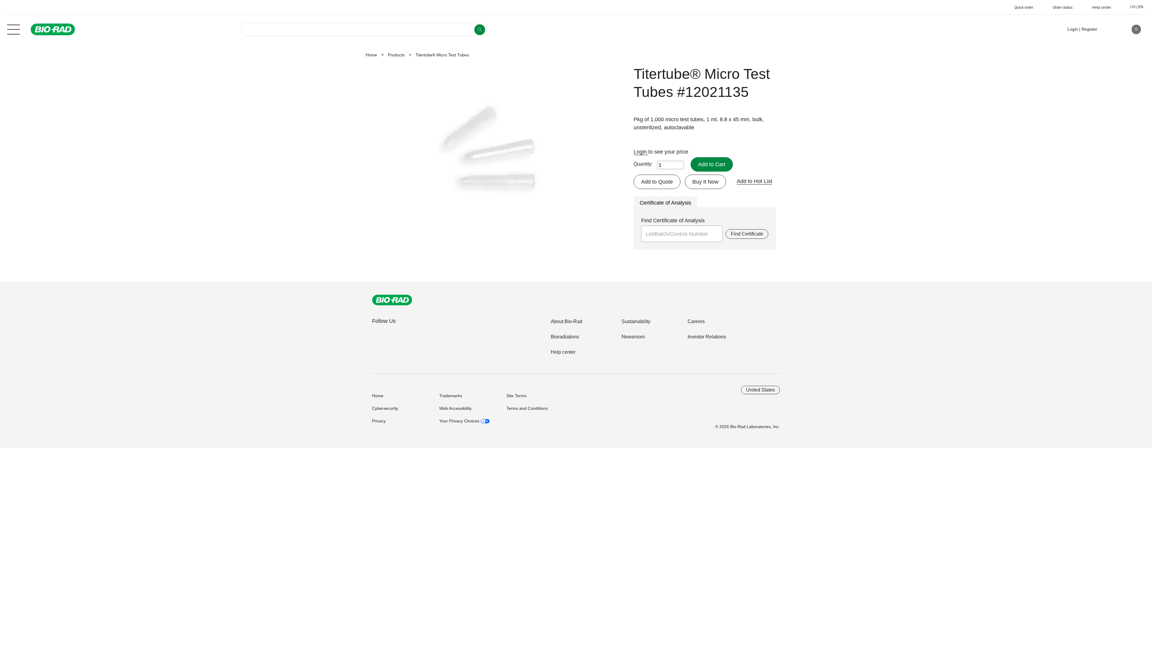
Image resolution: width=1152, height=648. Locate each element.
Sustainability (636, 321)
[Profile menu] (1111, 29)
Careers (696, 321)
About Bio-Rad (566, 321)
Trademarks (450, 395)
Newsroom (633, 336)
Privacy (379, 420)
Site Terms (516, 395)
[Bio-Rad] (392, 300)
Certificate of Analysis (665, 203)
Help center (563, 352)
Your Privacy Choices (460, 420)
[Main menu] (13, 29)
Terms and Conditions (527, 408)
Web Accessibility (455, 408)
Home (371, 54)
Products (396, 54)
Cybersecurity (385, 408)
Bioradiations (565, 336)
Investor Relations (707, 336)
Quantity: (643, 163)
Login (641, 152)
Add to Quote (657, 182)
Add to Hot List (754, 181)
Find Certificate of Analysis (673, 221)
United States (760, 389)
